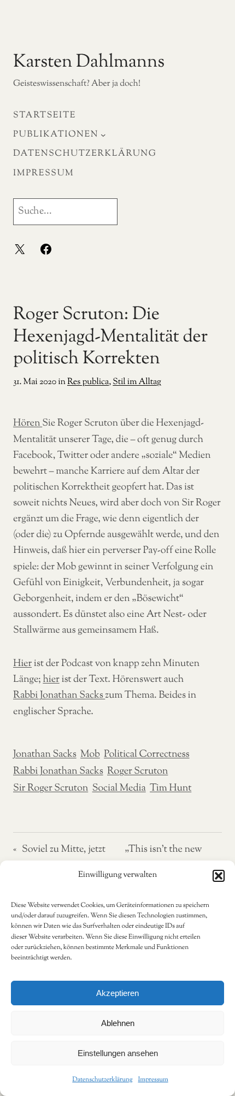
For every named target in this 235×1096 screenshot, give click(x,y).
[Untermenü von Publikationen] (103, 135)
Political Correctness (146, 754)
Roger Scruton (137, 771)
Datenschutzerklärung (102, 1080)
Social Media (119, 788)
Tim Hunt (170, 788)
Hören (27, 423)
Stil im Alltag (137, 382)
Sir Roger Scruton (50, 788)
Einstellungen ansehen (118, 1053)
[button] (218, 875)
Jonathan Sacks (45, 754)
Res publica (88, 382)
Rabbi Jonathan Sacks (59, 695)
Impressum (153, 1080)
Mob (90, 754)
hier (51, 680)
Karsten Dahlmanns (88, 62)
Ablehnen (117, 1023)
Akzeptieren (117, 993)
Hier (22, 664)
